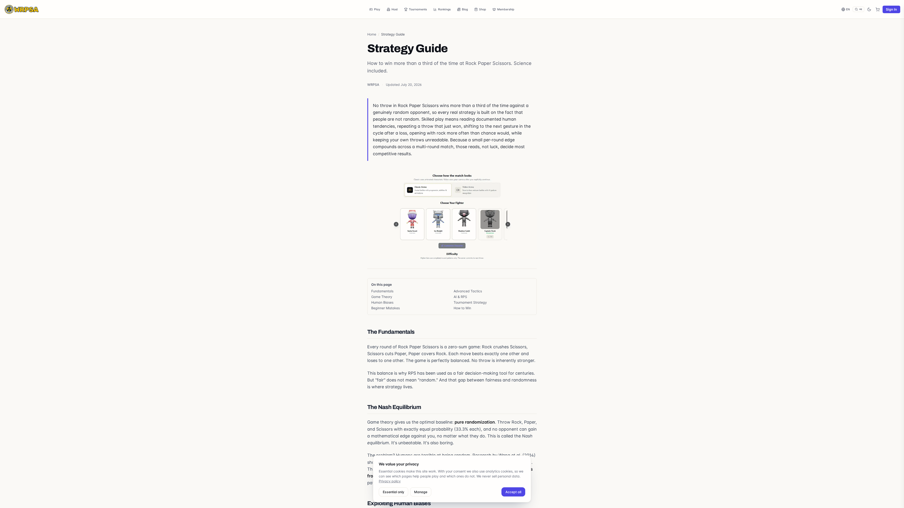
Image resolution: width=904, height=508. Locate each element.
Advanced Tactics (468, 291)
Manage (420, 492)
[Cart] (877, 9)
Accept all (513, 492)
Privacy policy (390, 481)
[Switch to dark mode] (869, 9)
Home (371, 34)
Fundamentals (382, 291)
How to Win (462, 308)
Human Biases (382, 302)
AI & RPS (460, 297)
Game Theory (381, 297)
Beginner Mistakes (385, 308)
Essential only (393, 492)
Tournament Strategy (470, 302)
